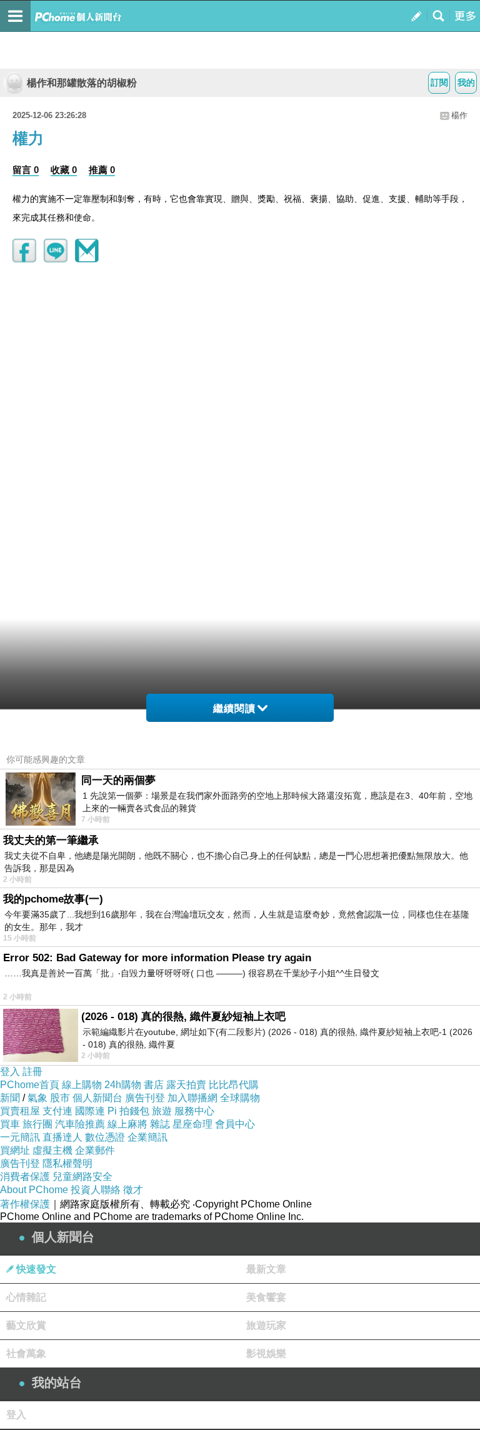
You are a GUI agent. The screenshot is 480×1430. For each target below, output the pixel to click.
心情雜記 (26, 1297)
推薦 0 (102, 169)
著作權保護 (25, 1204)
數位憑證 (105, 1137)
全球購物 (240, 1097)
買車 (10, 1124)
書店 (154, 1084)
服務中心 (194, 1111)
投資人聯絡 (96, 1189)
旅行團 (37, 1124)
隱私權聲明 (67, 1163)
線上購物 (82, 1084)
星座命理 (192, 1124)
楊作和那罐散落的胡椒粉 (82, 83)
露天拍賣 (186, 1084)
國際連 (90, 1111)
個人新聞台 (97, 1097)
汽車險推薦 (80, 1124)
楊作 (459, 115)
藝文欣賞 (26, 1325)
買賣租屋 (20, 1111)
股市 (60, 1097)
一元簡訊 (20, 1137)
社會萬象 (26, 1353)
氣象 (38, 1097)
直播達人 (62, 1137)
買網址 (15, 1150)
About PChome (34, 1189)
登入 (10, 1071)
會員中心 (235, 1124)
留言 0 (25, 169)
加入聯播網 (193, 1097)
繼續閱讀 (234, 708)
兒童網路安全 (82, 1176)
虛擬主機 (52, 1150)
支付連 (57, 1111)
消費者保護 (25, 1176)
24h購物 (122, 1084)
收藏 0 (64, 169)
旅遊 (162, 1111)
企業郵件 (95, 1150)
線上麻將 (128, 1124)
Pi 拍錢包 (128, 1111)
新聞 (10, 1097)
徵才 (133, 1189)
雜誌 (160, 1124)
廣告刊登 (145, 1097)
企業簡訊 (148, 1137)
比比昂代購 (234, 1084)
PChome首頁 (29, 1084)
